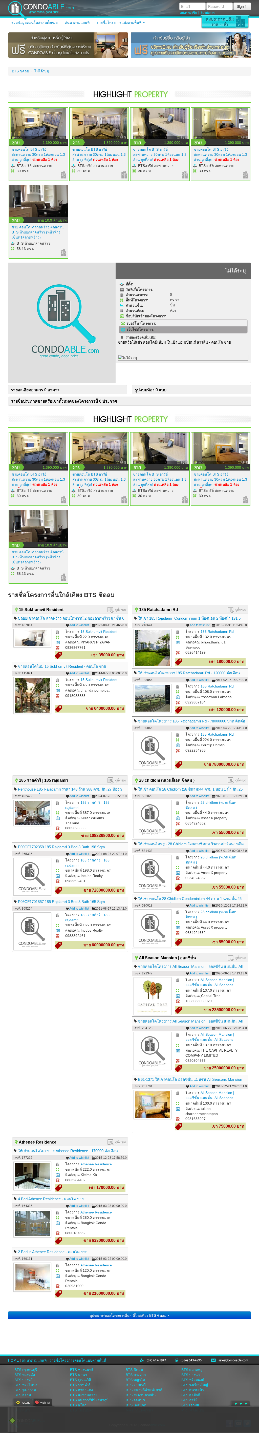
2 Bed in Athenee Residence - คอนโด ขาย (53, 1252)
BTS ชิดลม (20, 71)
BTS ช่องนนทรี (82, 1370)
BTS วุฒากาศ (25, 1390)
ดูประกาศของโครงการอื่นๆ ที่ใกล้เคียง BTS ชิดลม (128, 1315)
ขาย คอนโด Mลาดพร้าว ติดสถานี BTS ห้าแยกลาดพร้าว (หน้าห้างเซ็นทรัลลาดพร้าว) (38, 232)
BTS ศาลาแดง (81, 1390)
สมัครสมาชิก (188, 12)
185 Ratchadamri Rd (217, 632)
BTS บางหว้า (24, 1380)
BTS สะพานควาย (83, 1395)
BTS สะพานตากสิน (141, 1395)
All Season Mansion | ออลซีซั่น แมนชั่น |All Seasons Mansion (209, 985)
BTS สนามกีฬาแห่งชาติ (144, 1390)
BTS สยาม (22, 1395)
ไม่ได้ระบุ (42, 71)
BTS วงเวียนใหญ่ (194, 1385)
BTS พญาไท (135, 1380)
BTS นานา (78, 1375)
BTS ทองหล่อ (24, 1375)
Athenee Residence (96, 1164)
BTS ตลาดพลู (192, 1370)
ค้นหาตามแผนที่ (77, 23)
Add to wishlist (79, 625)
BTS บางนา (190, 1375)
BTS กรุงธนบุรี (25, 1370)
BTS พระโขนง (25, 1385)
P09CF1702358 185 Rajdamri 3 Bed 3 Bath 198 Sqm (61, 847)
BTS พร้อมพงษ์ (192, 1380)
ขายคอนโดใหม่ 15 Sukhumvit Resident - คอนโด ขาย (62, 666)
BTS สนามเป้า (192, 1390)
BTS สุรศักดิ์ (190, 1395)
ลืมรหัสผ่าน (208, 12)
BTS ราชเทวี (136, 1385)
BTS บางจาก (136, 1375)
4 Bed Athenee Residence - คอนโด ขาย (51, 1199)
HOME (13, 1360)
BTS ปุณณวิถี (80, 1380)
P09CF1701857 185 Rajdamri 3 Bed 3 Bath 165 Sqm (61, 901)
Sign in (242, 6)
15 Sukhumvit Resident (98, 632)
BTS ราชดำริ (80, 1385)
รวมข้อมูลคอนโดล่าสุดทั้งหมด (34, 23)
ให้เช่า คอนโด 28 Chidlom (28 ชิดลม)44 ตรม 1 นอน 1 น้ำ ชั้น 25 (190, 789)
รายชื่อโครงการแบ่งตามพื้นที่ (119, 23)
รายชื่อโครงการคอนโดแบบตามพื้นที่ (78, 1360)
